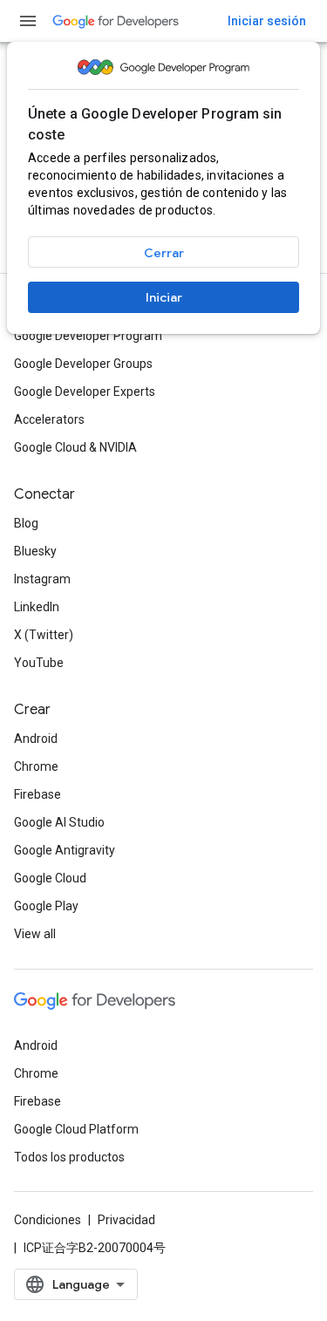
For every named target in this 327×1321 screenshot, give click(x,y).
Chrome (36, 766)
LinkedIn (36, 607)
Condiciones (47, 1220)
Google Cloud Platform (76, 1129)
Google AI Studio (59, 822)
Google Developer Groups (83, 364)
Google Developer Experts (84, 391)
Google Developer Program (88, 336)
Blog (26, 523)
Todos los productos (69, 1157)
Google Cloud (50, 878)
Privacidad (126, 1220)
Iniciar (164, 297)
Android (36, 739)
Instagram (42, 579)
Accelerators (49, 419)
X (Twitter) (43, 635)
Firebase (37, 794)
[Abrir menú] (27, 21)
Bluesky (35, 551)
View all (35, 934)
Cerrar (164, 253)
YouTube (39, 663)
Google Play (46, 906)
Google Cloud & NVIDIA (75, 447)
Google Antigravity (64, 850)
